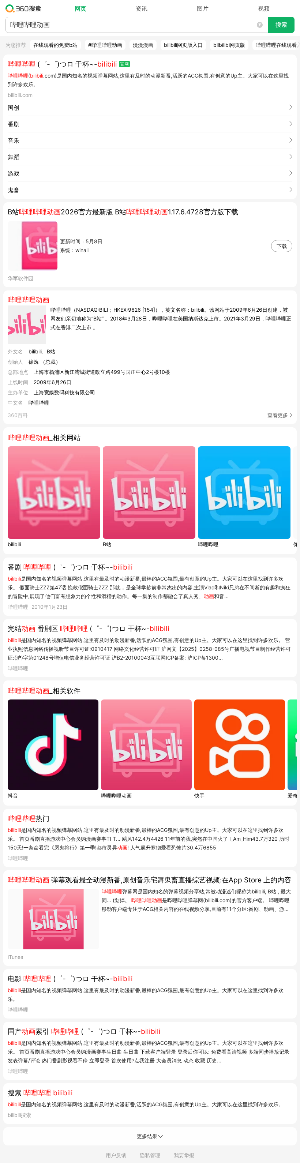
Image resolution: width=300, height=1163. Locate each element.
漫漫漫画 (143, 45)
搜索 (281, 25)
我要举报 (184, 1155)
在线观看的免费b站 (55, 45)
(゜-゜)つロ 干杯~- (62, 64)
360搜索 (25, 8)
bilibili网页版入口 (183, 45)
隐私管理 (150, 1155)
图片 (203, 8)
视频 (264, 8)
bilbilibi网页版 (229, 45)
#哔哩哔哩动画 (105, 45)
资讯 (141, 8)
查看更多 (277, 415)
